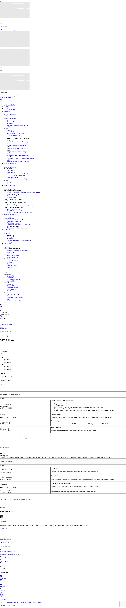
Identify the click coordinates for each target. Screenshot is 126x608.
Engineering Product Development (17, 148)
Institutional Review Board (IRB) (17, 179)
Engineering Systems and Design (17, 152)
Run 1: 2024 (7, 359)
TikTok (2, 595)
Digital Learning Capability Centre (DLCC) (20, 212)
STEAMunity (11, 204)
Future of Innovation (13, 194)
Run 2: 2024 (7, 362)
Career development (13, 255)
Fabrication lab (11, 197)
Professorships (11, 289)
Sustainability (11, 281)
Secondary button (14, 30)
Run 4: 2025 (7, 369)
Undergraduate (11, 122)
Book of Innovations (13, 201)
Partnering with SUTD (14, 301)
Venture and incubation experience (17, 228)
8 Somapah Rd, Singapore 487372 (10, 554)
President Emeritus (12, 287)
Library (9, 130)
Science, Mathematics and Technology (18, 161)
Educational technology (14, 196)
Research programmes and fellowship (18, 174)
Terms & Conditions (27, 602)
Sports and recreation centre (15, 264)
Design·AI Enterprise (10, 218)
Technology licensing (13, 223)
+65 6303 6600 (4, 561)
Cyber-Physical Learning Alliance (17, 133)
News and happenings (13, 296)
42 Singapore (11, 127)
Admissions (7, 233)
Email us (2, 565)
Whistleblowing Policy (14, 602)
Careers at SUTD (12, 299)
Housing (9, 262)
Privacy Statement (38, 602)
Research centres (12, 172)
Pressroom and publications (15, 297)
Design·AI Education (10, 118)
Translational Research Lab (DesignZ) (18, 224)
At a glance (10, 277)
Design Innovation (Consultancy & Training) (20, 206)
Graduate (10, 123)
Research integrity (12, 177)
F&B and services (12, 265)
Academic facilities (12, 260)
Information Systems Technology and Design (20, 158)
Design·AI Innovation (10, 189)
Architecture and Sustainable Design (18, 142)
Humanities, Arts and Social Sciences (18, 155)
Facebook (3, 578)
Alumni (6, 106)
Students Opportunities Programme (17, 250)
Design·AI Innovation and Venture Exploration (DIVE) (23, 192)
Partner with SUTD (9, 110)
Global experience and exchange (16, 254)
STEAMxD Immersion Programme (17, 211)
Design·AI (10, 276)
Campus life (7, 247)
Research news (11, 170)
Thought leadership (13, 294)
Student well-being (12, 257)
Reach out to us (4, 528)
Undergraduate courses (14, 135)
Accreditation (11, 132)
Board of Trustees (12, 286)
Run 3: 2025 (7, 366)
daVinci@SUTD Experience (15, 209)
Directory (3, 568)
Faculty (6, 108)
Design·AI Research (10, 167)
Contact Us (3, 602)
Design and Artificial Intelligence (17, 145)
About (5, 272)
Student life (10, 252)
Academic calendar (9, 105)
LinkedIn (2, 591)
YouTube (2, 586)
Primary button (4, 30)
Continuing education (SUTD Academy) (19, 125)
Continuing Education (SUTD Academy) (19, 240)
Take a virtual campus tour (7, 551)
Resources (7, 111)
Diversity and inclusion (14, 279)
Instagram (3, 599)
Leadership (10, 284)
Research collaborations (14, 221)
